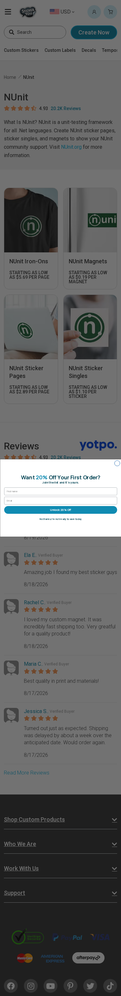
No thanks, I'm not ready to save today (60, 519)
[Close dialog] (117, 463)
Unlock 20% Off (60, 510)
